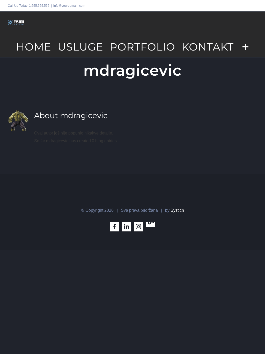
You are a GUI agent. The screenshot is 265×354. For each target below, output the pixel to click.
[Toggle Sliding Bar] (245, 46)
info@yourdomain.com (69, 6)
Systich (177, 210)
